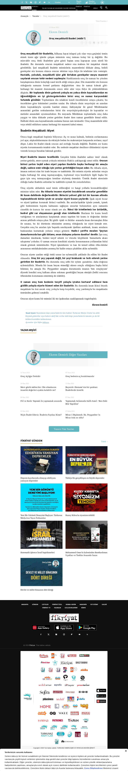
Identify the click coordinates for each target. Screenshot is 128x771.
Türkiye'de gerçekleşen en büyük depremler (86, 488)
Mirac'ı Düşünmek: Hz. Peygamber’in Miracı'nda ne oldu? (83, 427)
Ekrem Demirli (58, 32)
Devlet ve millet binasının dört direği (37, 603)
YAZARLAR (55, 8)
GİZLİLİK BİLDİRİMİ (71, 621)
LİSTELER (74, 8)
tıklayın (47, 332)
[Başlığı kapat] (126, 751)
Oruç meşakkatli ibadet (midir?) (58, 16)
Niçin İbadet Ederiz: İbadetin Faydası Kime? (41, 425)
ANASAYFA (24, 618)
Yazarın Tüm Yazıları (64, 439)
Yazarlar (36, 16)
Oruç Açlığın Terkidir (30, 386)
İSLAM (50, 8)
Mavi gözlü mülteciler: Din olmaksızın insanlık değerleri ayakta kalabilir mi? (38, 399)
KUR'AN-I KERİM (43, 8)
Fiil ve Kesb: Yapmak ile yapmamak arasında (41, 411)
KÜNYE (83, 621)
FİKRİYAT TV (80, 8)
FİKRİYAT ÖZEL (89, 8)
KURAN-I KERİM (71, 618)
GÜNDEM (35, 618)
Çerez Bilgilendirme (93, 768)
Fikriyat (32, 658)
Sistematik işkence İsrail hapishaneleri (37, 563)
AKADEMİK (62, 8)
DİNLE (96, 8)
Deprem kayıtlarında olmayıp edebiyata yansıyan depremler (38, 490)
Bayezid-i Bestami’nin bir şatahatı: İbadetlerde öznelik (82, 399)
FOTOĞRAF (94, 618)
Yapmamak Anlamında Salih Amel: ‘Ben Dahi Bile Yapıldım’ (87, 413)
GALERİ (68, 8)
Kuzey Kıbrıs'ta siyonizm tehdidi (80, 525)
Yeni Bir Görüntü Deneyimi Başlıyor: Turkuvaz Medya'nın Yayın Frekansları (40, 527)
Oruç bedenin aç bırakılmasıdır (80, 386)
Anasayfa (24, 16)
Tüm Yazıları (101, 21)
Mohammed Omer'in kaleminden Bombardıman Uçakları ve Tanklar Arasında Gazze (85, 566)
